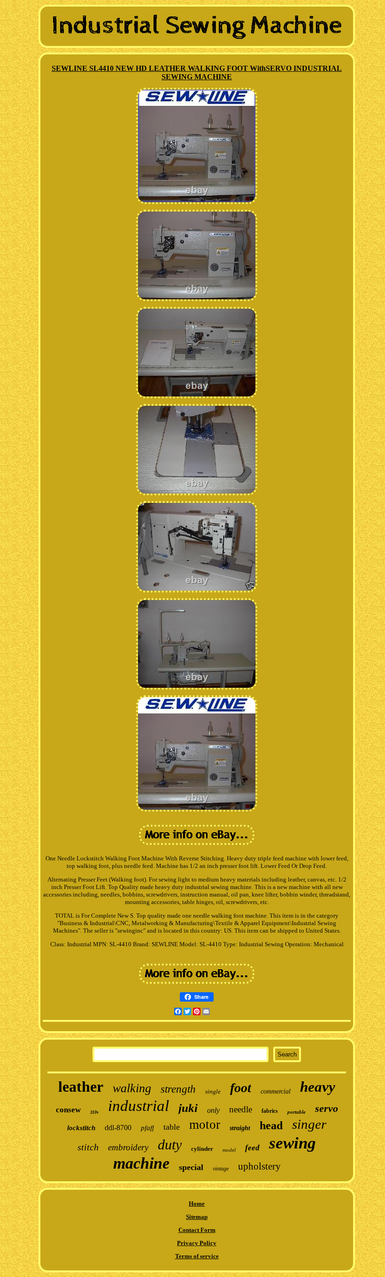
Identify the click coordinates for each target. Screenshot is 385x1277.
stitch (88, 1147)
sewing (292, 1143)
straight (240, 1128)
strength (178, 1089)
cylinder (202, 1148)
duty (170, 1144)
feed (252, 1147)
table (171, 1127)
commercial (276, 1091)
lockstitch (81, 1128)
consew (68, 1109)
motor (204, 1124)
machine (141, 1163)
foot (240, 1087)
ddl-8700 (118, 1128)
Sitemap (197, 1216)
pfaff (147, 1128)
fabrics (270, 1111)
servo (326, 1108)
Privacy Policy (196, 1243)
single (213, 1091)
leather (80, 1086)
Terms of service (197, 1256)
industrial (138, 1105)
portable (296, 1112)
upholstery (259, 1166)
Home (197, 1203)
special (191, 1167)
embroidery (128, 1147)
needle (240, 1109)
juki (188, 1108)
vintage (221, 1168)
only (213, 1110)
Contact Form (197, 1229)
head (271, 1125)
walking (132, 1088)
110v (94, 1112)
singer (309, 1124)
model (229, 1150)
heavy (317, 1087)
